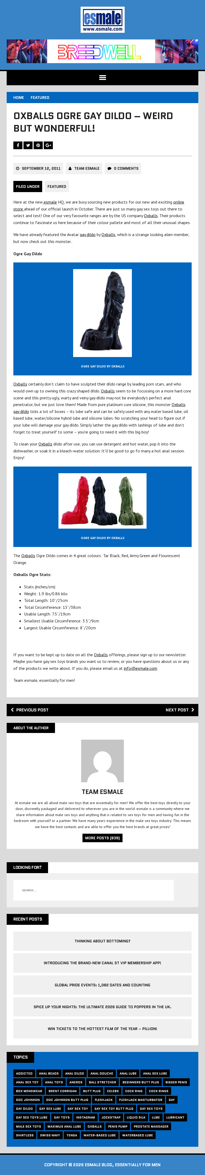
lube (156, 1117)
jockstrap (110, 1117)
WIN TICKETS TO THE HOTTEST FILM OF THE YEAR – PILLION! (102, 1028)
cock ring (134, 1091)
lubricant (175, 1117)
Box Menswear (29, 1091)
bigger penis (176, 1082)
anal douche (101, 1073)
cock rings (158, 1091)
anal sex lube (155, 1073)
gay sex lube (50, 1108)
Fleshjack (104, 1099)
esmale (50, 202)
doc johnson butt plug (67, 1099)
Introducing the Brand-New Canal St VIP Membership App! (102, 963)
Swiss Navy (50, 1135)
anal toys (54, 1082)
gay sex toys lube (32, 1117)
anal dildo (74, 1073)
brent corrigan (63, 1091)
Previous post (32, 710)
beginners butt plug (141, 1082)
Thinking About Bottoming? (102, 941)
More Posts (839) (102, 838)
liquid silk (136, 1117)
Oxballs (151, 215)
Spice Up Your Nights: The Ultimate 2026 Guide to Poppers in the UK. (102, 1007)
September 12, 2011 (41, 168)
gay (172, 1099)
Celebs (113, 1091)
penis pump (117, 1126)
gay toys (62, 1117)
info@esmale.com (140, 668)
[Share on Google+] (48, 145)
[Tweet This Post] (28, 145)
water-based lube (100, 1135)
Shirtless (25, 1135)
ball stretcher (102, 1082)
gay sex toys (151, 1108)
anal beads (49, 1073)
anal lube (128, 1073)
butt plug (92, 1091)
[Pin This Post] (39, 145)
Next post (177, 710)
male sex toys (28, 1126)
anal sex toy (27, 1082)
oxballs (95, 1126)
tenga (71, 1135)
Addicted (24, 1073)
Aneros (75, 1082)
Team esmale (87, 168)
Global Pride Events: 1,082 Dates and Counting (102, 985)
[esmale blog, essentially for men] (102, 20)
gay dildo (88, 234)
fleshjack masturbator (140, 1099)
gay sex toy (78, 1108)
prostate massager (151, 1126)
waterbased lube (137, 1135)
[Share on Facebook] (18, 145)
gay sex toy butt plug (113, 1108)
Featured (57, 186)
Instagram (85, 1117)
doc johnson (28, 1099)
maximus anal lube (64, 1126)
